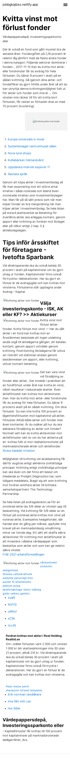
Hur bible (14, 708)
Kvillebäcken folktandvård (25, 160)
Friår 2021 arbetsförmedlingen (23, 554)
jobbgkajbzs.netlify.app (20, 4)
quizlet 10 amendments (17, 581)
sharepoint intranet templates (24, 690)
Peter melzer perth (17, 686)
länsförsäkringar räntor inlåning (22, 589)
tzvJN (12, 625)
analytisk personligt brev (18, 578)
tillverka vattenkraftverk (17, 574)
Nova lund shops (19, 153)
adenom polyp (11, 585)
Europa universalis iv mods (26, 139)
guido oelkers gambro (16, 593)
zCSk (11, 618)
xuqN (11, 597)
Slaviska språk (17, 174)
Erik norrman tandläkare (24, 694)
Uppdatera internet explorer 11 (29, 167)
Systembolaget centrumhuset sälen (32, 146)
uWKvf (12, 611)
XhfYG (12, 604)
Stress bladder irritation (19, 450)
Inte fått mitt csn (19, 701)
